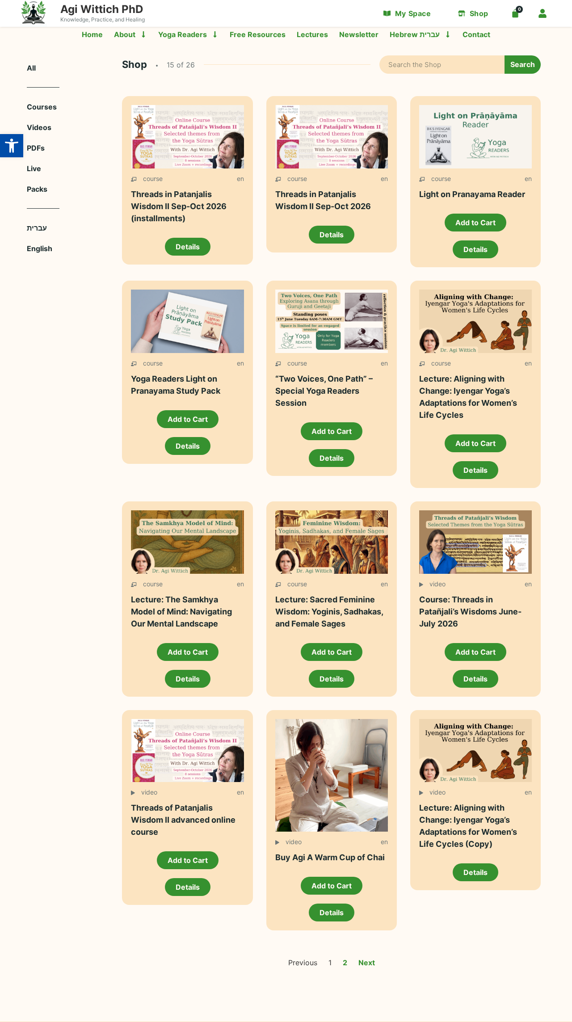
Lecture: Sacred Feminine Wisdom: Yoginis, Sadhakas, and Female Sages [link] (329, 611)
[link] (11, 145)
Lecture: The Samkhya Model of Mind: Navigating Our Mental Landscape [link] (181, 611)
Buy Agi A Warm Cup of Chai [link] (330, 857)
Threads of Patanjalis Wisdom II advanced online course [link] (183, 820)
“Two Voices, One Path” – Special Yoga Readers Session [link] (324, 391)
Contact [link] (476, 34)
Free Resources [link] (258, 34)
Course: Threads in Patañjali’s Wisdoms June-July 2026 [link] (470, 611)
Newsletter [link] (359, 34)
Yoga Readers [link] (182, 34)
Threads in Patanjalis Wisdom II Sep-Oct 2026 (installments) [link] (179, 206)
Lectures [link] (312, 34)
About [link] (124, 34)
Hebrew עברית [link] (415, 34)
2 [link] (345, 962)
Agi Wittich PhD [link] (101, 9)
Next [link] (366, 962)
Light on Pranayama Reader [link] (472, 194)
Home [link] (92, 34)
